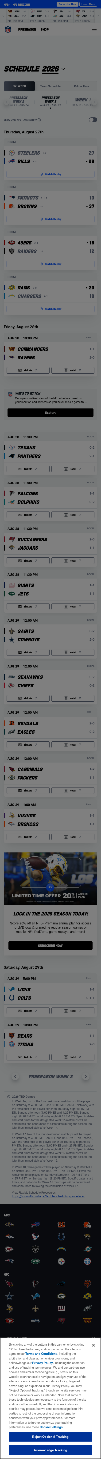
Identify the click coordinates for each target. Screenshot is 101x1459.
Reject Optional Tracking (50, 1437)
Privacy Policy (42, 1363)
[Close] (93, 1345)
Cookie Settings (51, 1427)
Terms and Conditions (41, 1353)
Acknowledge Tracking (50, 1450)
